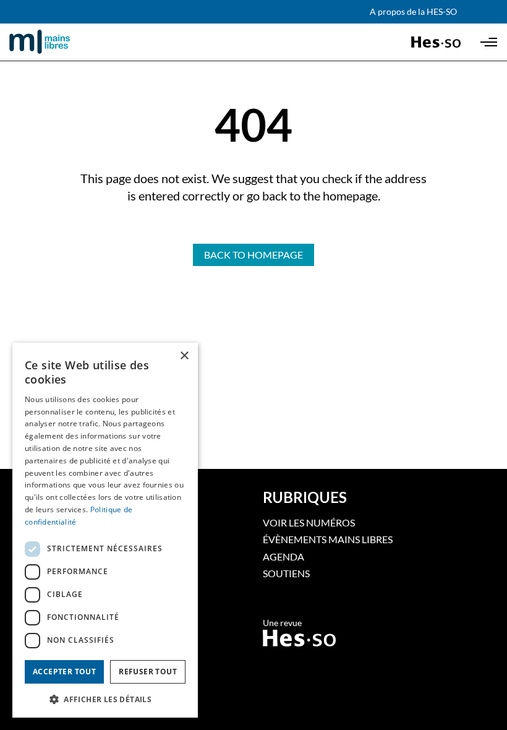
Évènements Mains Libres (328, 539)
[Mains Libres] (60, 42)
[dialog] (105, 530)
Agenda (283, 556)
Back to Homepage (253, 254)
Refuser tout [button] (148, 671)
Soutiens (286, 573)
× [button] (184, 356)
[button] (105, 698)
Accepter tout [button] (64, 671)
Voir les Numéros (309, 522)
